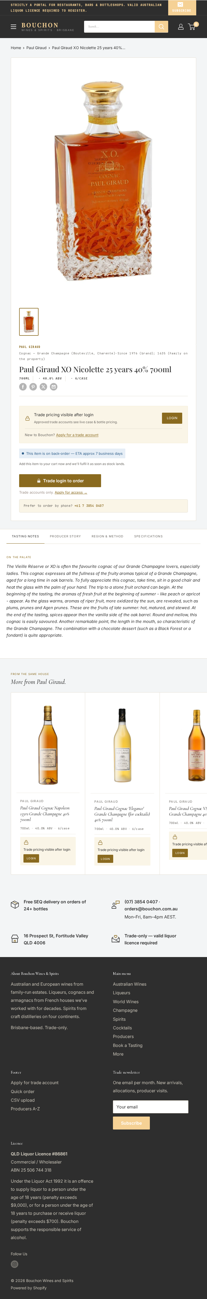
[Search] (161, 26)
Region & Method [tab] (108, 536)
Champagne (125, 1010)
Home (16, 47)
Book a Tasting (128, 1045)
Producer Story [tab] (65, 536)
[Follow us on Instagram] (14, 1264)
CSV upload (23, 1100)
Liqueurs (121, 992)
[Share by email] (53, 386)
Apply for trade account (34, 1082)
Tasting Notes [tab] (25, 536)
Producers (123, 1036)
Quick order (22, 1091)
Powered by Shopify (29, 1288)
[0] (191, 26)
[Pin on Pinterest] (33, 386)
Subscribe (181, 10)
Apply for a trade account (77, 435)
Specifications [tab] (148, 536)
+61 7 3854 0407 (89, 506)
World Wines (126, 1001)
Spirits (119, 1019)
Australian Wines (129, 984)
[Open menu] (13, 27)
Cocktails (122, 1027)
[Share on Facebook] (23, 386)
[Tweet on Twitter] (43, 386)
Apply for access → (71, 492)
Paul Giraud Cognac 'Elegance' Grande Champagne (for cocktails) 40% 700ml (122, 814)
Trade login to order (63, 480)
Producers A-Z (25, 1108)
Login (172, 418)
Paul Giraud (36, 47)
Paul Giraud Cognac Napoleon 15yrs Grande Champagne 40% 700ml (45, 813)
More (118, 1054)
